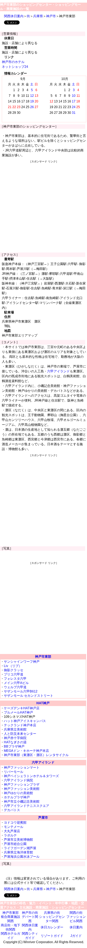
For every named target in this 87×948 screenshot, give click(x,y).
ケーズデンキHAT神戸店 (21, 708)
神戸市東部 (43, 656)
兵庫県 (38, 16)
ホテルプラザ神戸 (17, 797)
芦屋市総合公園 (15, 844)
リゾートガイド (52, 935)
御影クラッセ (13, 670)
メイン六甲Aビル (16, 683)
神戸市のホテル (13, 62)
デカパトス (12, 810)
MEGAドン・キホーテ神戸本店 (26, 750)
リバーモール (13, 771)
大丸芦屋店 (12, 831)
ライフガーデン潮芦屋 (20, 848)
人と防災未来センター (20, 733)
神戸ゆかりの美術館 (18, 793)
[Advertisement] (43, 206)
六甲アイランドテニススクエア (26, 805)
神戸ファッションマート (21, 767)
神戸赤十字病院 (15, 738)
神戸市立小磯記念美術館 (21, 801)
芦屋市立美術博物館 (18, 839)
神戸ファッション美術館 (21, 788)
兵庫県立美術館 (15, 729)
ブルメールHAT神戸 (18, 712)
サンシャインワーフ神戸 (21, 661)
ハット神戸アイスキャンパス (25, 721)
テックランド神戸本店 (20, 725)
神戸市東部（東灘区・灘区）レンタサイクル (36, 755)
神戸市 (51, 16)
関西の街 (76, 912)
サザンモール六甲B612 (20, 691)
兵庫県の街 (52, 912)
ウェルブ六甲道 (15, 687)
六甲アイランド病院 (18, 780)
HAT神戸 (43, 703)
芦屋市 (43, 817)
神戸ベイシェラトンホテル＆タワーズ (31, 776)
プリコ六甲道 (13, 674)
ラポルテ (10, 835)
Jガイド (76, 935)
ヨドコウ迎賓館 (15, 822)
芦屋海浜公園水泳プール (21, 856)
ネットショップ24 (15, 66)
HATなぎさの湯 (15, 742)
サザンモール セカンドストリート (28, 695)
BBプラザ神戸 (14, 746)
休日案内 (76, 927)
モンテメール (13, 827)
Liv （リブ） (13, 666)
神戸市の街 (30, 912)
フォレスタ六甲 (15, 678)
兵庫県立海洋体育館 (18, 852)
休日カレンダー (52, 927)
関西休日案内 (13, 16)
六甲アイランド (58, 371)
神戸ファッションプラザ (21, 784)
